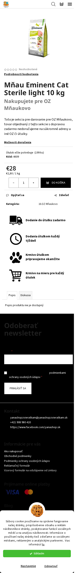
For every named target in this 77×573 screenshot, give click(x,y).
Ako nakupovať (13, 451)
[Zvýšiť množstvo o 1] (33, 183)
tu (43, 544)
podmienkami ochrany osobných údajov (37, 375)
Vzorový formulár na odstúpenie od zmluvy (30, 470)
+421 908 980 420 (20, 422)
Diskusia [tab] (26, 295)
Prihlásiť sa (18, 388)
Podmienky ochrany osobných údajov (27, 461)
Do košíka (58, 183)
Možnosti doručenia (17, 142)
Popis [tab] (12, 295)
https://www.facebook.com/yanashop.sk (35, 427)
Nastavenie (28, 566)
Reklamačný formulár (17, 466)
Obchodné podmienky (17, 456)
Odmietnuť (50, 566)
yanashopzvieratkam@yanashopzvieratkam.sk (39, 418)
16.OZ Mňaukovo (48, 204)
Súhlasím (39, 553)
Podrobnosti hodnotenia (21, 74)
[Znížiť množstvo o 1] (14, 183)
